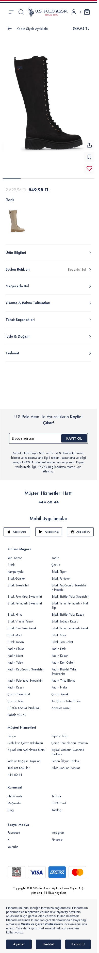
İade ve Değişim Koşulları (24, 761)
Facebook (14, 832)
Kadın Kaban (60, 655)
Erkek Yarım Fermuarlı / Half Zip (70, 605)
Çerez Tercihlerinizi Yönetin (70, 743)
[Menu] (11, 12)
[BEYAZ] (17, 222)
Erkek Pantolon (61, 578)
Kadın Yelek (15, 662)
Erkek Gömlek (16, 578)
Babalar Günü (17, 715)
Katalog (56, 810)
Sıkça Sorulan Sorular (66, 768)
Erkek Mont (15, 635)
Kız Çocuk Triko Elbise (66, 701)
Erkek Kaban (16, 642)
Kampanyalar (16, 571)
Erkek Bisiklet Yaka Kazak (68, 614)
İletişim (12, 736)
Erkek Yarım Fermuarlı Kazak (70, 628)
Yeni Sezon (15, 558)
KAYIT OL (74, 438)
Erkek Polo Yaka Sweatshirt (25, 596)
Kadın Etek (58, 649)
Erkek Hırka (15, 614)
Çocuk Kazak (60, 694)
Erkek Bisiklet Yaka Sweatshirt (70, 596)
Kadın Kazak (16, 687)
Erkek (11, 565)
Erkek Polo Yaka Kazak (22, 628)
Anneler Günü (61, 708)
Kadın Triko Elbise (63, 680)
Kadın (55, 558)
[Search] (21, 12)
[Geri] (10, 28)
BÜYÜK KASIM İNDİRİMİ (24, 708)
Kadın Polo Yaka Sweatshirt (25, 680)
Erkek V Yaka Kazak (20, 621)
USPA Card (59, 803)
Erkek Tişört (59, 571)
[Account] (74, 12)
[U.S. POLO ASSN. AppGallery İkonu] (80, 531)
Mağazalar (14, 803)
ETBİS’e (49, 893)
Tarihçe (56, 796)
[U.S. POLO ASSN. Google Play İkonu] (48, 531)
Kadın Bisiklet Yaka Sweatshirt (64, 671)
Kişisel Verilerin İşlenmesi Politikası (68, 752)
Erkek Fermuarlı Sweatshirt (25, 603)
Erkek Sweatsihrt (18, 585)
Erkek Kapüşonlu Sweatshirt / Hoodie (70, 587)
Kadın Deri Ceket (63, 662)
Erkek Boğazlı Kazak (65, 621)
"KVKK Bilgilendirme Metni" (57, 467)
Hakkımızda (15, 796)
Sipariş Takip (60, 736)
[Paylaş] (89, 145)
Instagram (58, 832)
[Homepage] (48, 12)
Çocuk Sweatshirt (19, 694)
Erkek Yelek (59, 635)
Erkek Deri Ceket (62, 642)
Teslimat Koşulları (19, 768)
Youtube (13, 846)
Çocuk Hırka (16, 701)
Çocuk (56, 565)
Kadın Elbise (16, 649)
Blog (11, 810)
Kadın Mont (15, 655)
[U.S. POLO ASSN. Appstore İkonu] (17, 531)
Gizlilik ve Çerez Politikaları (25, 743)
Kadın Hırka (59, 687)
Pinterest (57, 839)
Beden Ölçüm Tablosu (66, 761)
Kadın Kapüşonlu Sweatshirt (26, 669)
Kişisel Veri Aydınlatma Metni (26, 750)
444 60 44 (48, 502)
